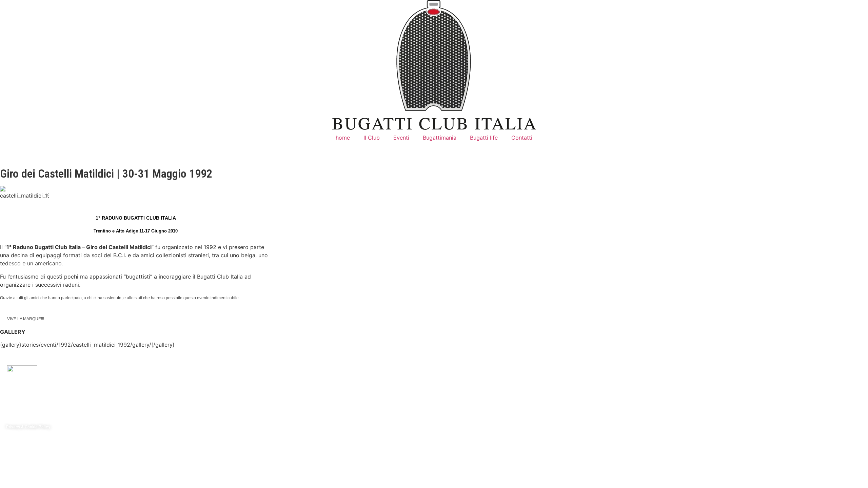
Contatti (521, 137)
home (343, 137)
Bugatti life (484, 137)
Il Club (371, 137)
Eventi (401, 137)
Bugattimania (439, 137)
